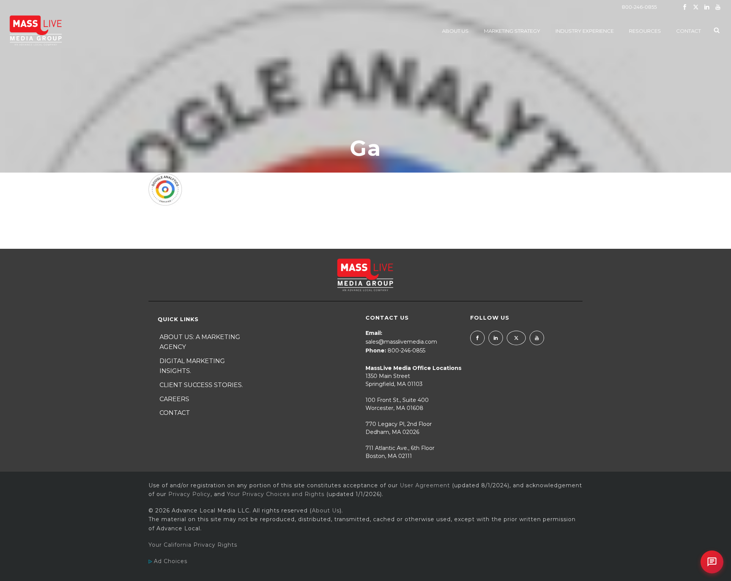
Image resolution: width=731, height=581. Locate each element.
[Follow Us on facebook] (477, 338)
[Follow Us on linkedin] (495, 338)
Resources (645, 31)
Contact (688, 31)
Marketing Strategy (512, 31)
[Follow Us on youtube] (537, 338)
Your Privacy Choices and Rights (275, 494)
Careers (174, 399)
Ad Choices (169, 561)
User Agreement (425, 485)
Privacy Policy (189, 494)
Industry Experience (584, 31)
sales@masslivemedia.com (401, 341)
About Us (455, 31)
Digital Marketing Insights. (192, 366)
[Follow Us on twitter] (516, 338)
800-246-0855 (639, 7)
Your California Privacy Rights (192, 544)
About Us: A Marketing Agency (200, 342)
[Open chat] (712, 562)
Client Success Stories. (201, 385)
